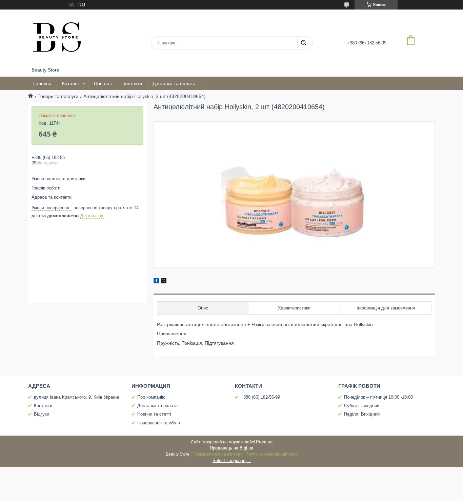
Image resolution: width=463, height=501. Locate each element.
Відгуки (41, 414)
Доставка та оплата (174, 83)
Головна (42, 83)
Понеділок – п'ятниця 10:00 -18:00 (378, 397)
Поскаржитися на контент (217, 454)
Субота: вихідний (361, 405)
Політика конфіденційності (271, 454)
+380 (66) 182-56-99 (260, 397)
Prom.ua (264, 441)
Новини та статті (154, 414)
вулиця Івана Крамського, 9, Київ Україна (76, 397)
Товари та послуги (58, 96)
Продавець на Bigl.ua (231, 447)
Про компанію (151, 397)
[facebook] (156, 281)
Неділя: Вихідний (362, 414)
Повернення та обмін (158, 422)
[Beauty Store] (57, 38)
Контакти (132, 83)
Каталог (70, 83)
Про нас (103, 83)
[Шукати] (303, 43)
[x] (163, 281)
